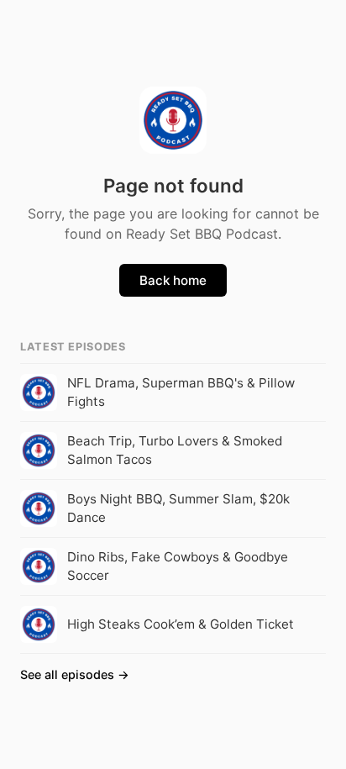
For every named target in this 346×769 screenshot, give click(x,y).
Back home (173, 280)
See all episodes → (74, 674)
